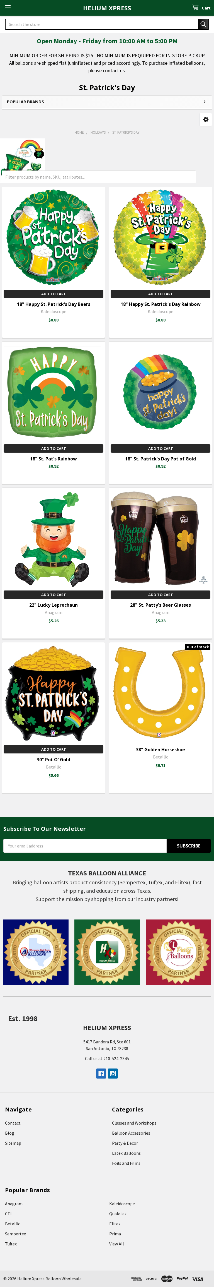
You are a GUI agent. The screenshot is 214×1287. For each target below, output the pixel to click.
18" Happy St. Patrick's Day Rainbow (161, 304)
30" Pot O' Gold (53, 760)
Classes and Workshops (134, 1123)
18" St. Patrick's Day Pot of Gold (160, 459)
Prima (115, 1233)
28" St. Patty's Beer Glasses (160, 605)
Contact (13, 1123)
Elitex (114, 1223)
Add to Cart (53, 293)
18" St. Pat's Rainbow (53, 459)
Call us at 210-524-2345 (107, 1058)
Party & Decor (125, 1143)
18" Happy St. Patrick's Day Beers (53, 304)
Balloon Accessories (131, 1133)
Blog (9, 1133)
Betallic (12, 1223)
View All (116, 1244)
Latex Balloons (126, 1153)
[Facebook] (101, 1074)
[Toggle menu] (7, 7)
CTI (8, 1213)
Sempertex (15, 1233)
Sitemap (13, 1143)
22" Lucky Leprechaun (53, 605)
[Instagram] (113, 1074)
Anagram (14, 1203)
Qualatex (118, 1213)
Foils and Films (126, 1163)
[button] (206, 119)
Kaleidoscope (122, 1203)
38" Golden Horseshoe (160, 749)
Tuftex (11, 1244)
